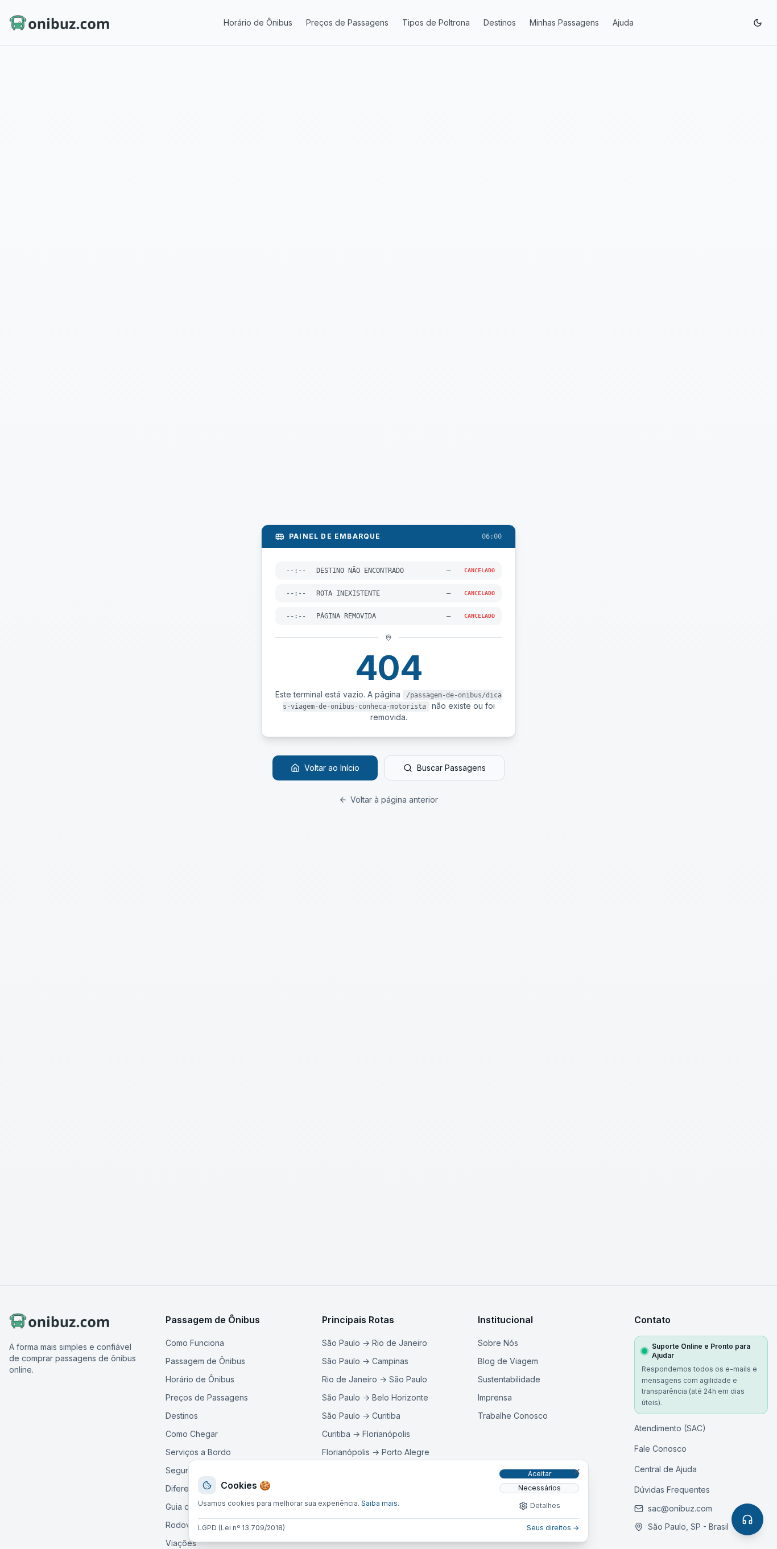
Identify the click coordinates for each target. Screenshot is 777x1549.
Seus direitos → (553, 1527)
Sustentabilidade (509, 1379)
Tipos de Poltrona (436, 22)
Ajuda (623, 22)
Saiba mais (379, 1503)
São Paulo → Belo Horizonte (375, 1397)
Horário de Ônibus (258, 22)
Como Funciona (195, 1343)
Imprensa (495, 1397)
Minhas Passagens (564, 22)
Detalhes (545, 1505)
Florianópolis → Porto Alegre (375, 1452)
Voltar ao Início (331, 768)
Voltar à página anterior (394, 799)
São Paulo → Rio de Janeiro (374, 1343)
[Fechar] (576, 1471)
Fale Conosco (660, 1448)
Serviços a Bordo (198, 1452)
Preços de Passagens (347, 22)
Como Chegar (192, 1434)
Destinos (499, 22)
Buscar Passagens (451, 768)
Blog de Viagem (508, 1361)
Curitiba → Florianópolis (366, 1434)
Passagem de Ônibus (205, 1361)
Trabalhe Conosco (513, 1415)
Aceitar (539, 1473)
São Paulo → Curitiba (361, 1415)
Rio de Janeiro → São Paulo (374, 1379)
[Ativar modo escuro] (757, 23)
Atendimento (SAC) (670, 1428)
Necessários (539, 1488)
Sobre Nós (498, 1343)
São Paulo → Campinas (365, 1361)
